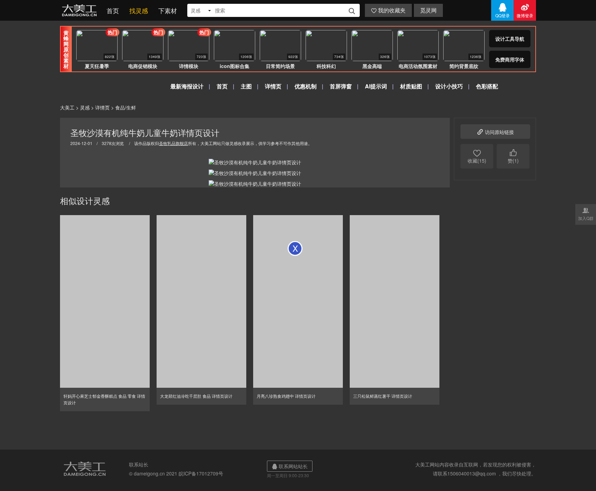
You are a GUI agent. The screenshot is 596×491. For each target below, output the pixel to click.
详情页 (273, 86)
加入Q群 (586, 213)
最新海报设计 (186, 86)
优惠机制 (306, 86)
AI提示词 (376, 86)
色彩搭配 (487, 86)
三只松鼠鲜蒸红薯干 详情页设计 (382, 396)
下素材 (167, 10)
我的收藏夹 (388, 10)
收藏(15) (477, 156)
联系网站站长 (290, 466)
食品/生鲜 (125, 107)
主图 (246, 86)
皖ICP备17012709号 (201, 473)
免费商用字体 (509, 59)
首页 (113, 10)
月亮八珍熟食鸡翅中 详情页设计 (286, 396)
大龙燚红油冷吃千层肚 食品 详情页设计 (196, 396)
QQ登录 (502, 10)
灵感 (85, 107)
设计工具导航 (509, 38)
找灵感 (138, 10)
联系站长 (138, 464)
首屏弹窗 (341, 86)
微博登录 (525, 10)
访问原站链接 (495, 131)
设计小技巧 (449, 86)
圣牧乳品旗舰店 (173, 143)
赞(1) (513, 156)
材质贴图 (411, 86)
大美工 (80, 10)
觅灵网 (428, 10)
